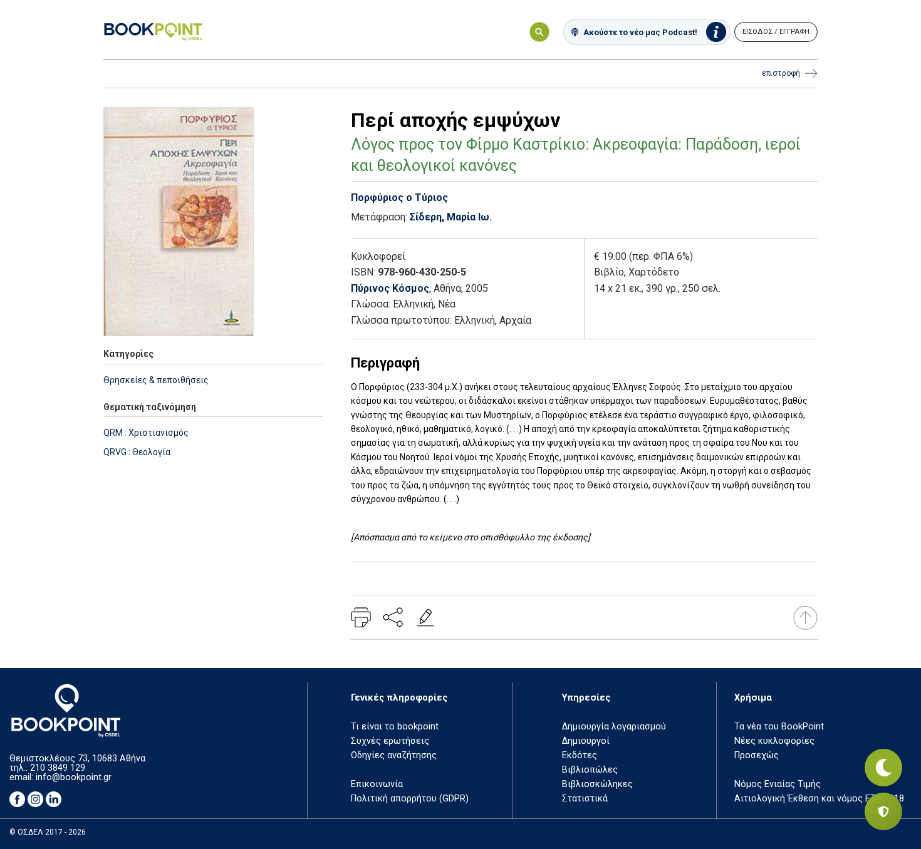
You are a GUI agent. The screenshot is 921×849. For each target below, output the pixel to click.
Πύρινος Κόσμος (390, 288)
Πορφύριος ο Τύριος (399, 197)
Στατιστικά (585, 798)
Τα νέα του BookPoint (779, 726)
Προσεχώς (756, 755)
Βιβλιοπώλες (590, 769)
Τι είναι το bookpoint (395, 726)
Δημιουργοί (586, 741)
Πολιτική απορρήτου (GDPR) (410, 798)
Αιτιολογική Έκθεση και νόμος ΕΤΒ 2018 (819, 798)
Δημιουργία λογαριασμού (614, 726)
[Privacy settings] (883, 811)
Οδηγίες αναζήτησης (394, 755)
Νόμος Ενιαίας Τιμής (777, 784)
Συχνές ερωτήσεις (390, 741)
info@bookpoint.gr (74, 777)
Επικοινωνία (377, 784)
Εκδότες (579, 755)
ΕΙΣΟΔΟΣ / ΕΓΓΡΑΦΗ (775, 32)
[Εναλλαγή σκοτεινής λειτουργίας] (883, 767)
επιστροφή (781, 73)
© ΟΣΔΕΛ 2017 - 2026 (47, 832)
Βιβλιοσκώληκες (597, 784)
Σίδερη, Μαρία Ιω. (451, 217)
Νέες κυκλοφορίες (774, 741)
